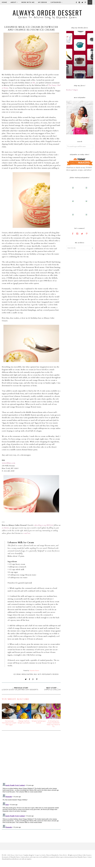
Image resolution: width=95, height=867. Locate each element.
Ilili (33, 83)
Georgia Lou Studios (40, 855)
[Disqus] (31, 757)
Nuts (39, 674)
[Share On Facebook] (29, 679)
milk (35, 674)
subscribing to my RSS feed (43, 525)
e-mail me (26, 533)
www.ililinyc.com (8, 463)
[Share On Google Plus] (33, 679)
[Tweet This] (25, 679)
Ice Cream (17, 674)
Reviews (56, 674)
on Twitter (5, 528)
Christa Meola (63, 855)
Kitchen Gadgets (72, 90)
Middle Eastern (27, 674)
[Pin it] (36, 679)
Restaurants (47, 674)
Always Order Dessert (47, 12)
